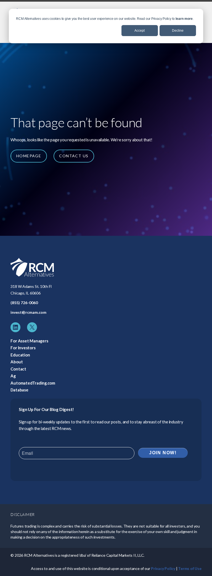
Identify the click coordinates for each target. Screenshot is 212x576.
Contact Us (73, 155)
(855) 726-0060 (24, 302)
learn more (184, 19)
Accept (139, 31)
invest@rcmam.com (28, 312)
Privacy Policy (163, 568)
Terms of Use (189, 568)
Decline (178, 31)
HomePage (28, 155)
